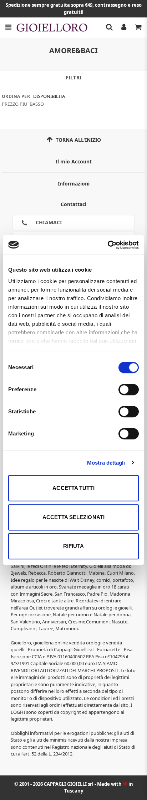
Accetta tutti (73, 488)
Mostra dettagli (106, 463)
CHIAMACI (48, 222)
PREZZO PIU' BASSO (23, 104)
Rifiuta (73, 546)
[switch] (128, 389)
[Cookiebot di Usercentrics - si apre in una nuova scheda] (107, 245)
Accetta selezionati (73, 517)
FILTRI (73, 77)
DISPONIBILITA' (49, 96)
